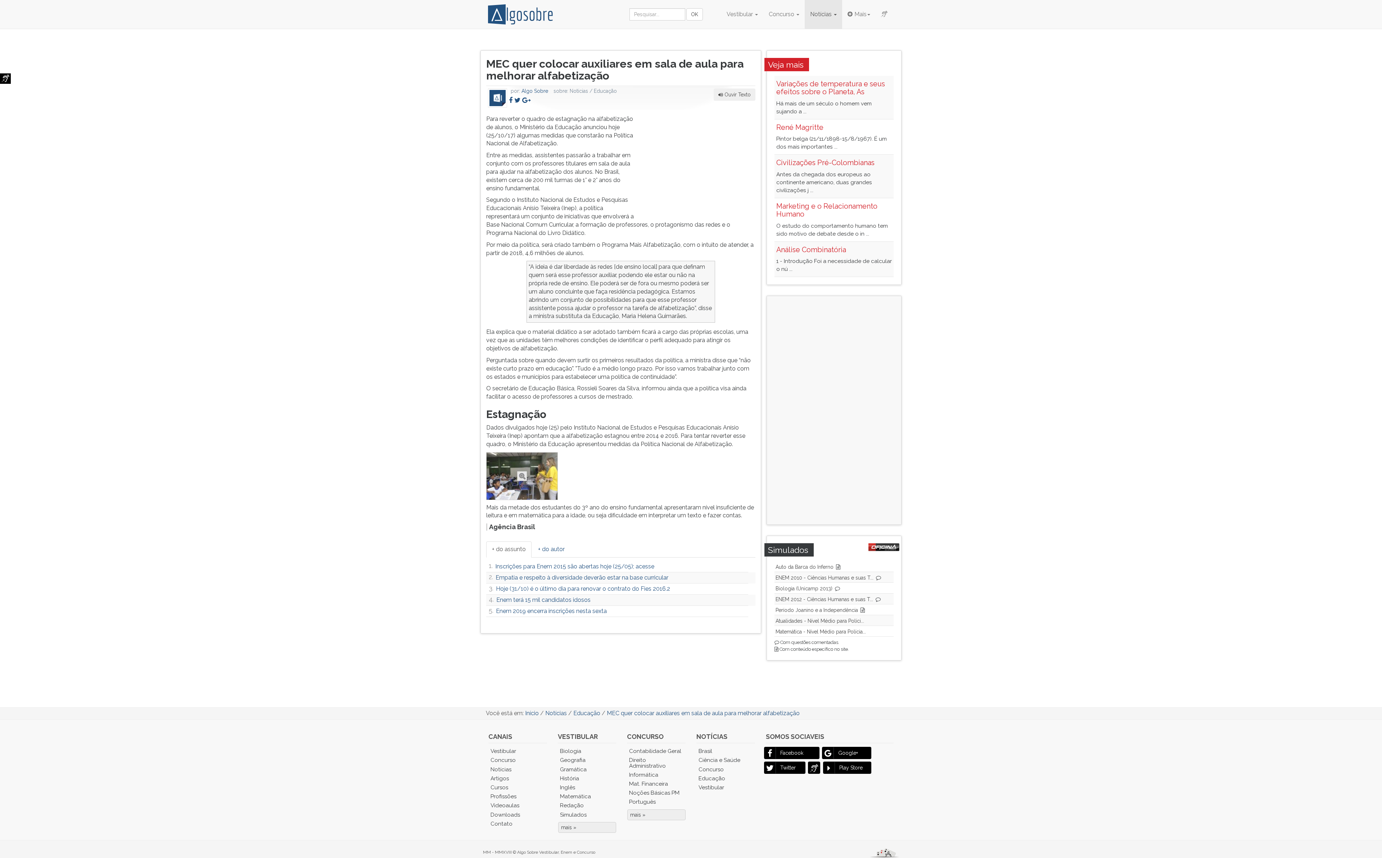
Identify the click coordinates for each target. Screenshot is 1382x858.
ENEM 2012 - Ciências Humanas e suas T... (824, 599)
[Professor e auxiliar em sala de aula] (523, 475)
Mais (860, 14)
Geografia (573, 760)
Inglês (567, 787)
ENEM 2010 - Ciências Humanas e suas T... (824, 578)
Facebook (791, 753)
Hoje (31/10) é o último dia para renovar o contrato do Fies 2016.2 (583, 588)
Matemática (575, 796)
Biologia (570, 751)
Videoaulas (505, 805)
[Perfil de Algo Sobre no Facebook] (510, 100)
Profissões (503, 796)
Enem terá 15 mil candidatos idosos (543, 599)
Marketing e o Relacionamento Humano (826, 210)
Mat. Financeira (648, 784)
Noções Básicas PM (654, 793)
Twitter (788, 768)
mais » (568, 827)
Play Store (851, 768)
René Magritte (799, 127)
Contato (501, 824)
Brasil (705, 751)
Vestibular (740, 14)
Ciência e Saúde (719, 760)
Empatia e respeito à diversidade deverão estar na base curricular (582, 577)
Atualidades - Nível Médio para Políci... (820, 621)
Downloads (505, 815)
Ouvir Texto (737, 94)
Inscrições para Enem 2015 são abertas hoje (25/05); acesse (574, 566)
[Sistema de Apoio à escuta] (5, 78)
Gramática (573, 769)
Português (642, 802)
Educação (712, 778)
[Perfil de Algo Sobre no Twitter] (517, 100)
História (569, 778)
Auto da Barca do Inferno (805, 567)
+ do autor (551, 549)
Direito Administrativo (647, 763)
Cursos (499, 787)
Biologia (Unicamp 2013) (804, 588)
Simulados (573, 815)
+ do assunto (509, 549)
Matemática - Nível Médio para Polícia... (821, 632)
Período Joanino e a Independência (817, 610)
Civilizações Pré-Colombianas (825, 162)
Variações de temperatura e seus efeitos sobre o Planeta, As (830, 88)
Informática (643, 775)
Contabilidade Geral (655, 751)
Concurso (782, 14)
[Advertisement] (701, 160)
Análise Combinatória (811, 249)
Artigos (500, 778)
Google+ (848, 753)
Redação (572, 805)
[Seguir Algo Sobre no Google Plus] (526, 100)
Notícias (821, 14)
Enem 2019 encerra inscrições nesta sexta (551, 611)
